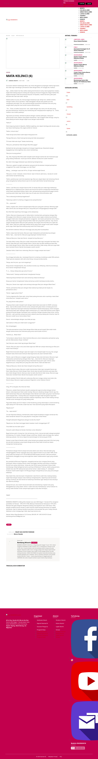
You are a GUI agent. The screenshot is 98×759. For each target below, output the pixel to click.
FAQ (64, 2)
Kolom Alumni (85, 10)
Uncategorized (78, 62)
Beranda (8, 35)
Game (68, 128)
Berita (82, 8)
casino (68, 121)
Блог (68, 99)
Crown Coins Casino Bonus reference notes (82, 73)
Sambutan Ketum (42, 620)
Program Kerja (41, 630)
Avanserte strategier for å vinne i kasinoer (82, 49)
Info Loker (84, 17)
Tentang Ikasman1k (68, 1)
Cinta (8, 524)
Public (75, 47)
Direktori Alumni (86, 12)
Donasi (82, 19)
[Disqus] (33, 587)
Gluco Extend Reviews (80, 41)
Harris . (76, 60)
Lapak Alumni (84, 13)
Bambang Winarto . (14, 80)
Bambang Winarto (24, 543)
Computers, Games (79, 39)
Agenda (82, 15)
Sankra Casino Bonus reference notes (80, 57)
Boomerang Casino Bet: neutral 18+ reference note (82, 80)
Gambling (69, 107)
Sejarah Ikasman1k (42, 623)
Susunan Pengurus (42, 626)
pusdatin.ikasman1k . (79, 44)
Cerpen (13, 35)
